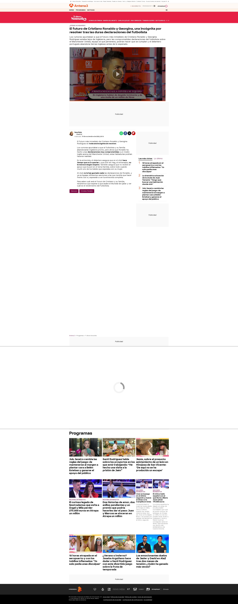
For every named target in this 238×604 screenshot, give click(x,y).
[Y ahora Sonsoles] (78, 22)
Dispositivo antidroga (87, 1)
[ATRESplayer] (162, 6)
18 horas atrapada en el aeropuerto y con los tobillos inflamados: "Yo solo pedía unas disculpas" (153, 167)
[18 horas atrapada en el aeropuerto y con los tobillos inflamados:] (85, 543)
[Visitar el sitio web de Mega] (122, 589)
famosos (74, 191)
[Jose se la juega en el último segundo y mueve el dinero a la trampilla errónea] (144, 484)
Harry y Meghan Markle (129, 1)
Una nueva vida (98, 1)
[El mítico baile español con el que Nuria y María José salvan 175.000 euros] (161, 484)
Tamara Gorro (148, 20)
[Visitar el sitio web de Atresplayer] (157, 589)
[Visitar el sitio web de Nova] (115, 589)
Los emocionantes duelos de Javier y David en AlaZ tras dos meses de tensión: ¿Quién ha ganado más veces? (152, 561)
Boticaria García (163, 20)
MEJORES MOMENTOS (77, 500)
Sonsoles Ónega (95, 20)
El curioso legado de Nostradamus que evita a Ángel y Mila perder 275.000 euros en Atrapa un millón (84, 508)
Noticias (91, 10)
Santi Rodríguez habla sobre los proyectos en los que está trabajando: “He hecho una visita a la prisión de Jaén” (119, 465)
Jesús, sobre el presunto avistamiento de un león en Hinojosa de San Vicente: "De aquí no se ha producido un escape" (152, 465)
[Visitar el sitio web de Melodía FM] (148, 589)
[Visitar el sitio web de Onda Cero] (135, 589)
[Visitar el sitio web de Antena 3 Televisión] (96, 589)
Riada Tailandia (107, 1)
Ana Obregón (136, 20)
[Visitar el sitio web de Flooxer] (166, 589)
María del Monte (110, 20)
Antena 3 (72, 335)
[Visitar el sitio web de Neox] (109, 589)
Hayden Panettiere (166, 1)
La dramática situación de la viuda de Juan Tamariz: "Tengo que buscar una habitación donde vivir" (153, 180)
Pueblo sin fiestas (117, 1)
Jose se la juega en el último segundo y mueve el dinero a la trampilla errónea (143, 498)
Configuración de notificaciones (133, 599)
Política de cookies (131, 597)
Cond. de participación (145, 597)
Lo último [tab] (158, 158)
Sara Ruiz (78, 132)
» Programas (79, 335)
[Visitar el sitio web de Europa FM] (141, 589)
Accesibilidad (148, 599)
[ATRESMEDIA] (75, 589)
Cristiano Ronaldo (87, 191)
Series (71, 10)
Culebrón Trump (140, 1)
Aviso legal (106, 597)
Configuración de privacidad (112, 599)
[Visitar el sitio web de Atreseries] (128, 589)
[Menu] (166, 10)
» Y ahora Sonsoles (90, 335)
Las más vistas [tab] (145, 158)
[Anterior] (70, 1)
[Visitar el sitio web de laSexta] (103, 589)
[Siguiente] (168, 1)
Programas (81, 10)
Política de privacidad (117, 597)
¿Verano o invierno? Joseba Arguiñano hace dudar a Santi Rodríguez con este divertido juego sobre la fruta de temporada (117, 562)
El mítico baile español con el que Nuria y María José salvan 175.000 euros (160, 498)
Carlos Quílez (124, 20)
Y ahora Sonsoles (76, 1)
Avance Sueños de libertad (153, 1)
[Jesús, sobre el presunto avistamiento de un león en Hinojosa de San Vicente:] (152, 447)
